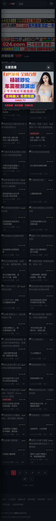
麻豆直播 (19, 105)
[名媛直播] (28, 260)
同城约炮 (29, 105)
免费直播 (9, 105)
